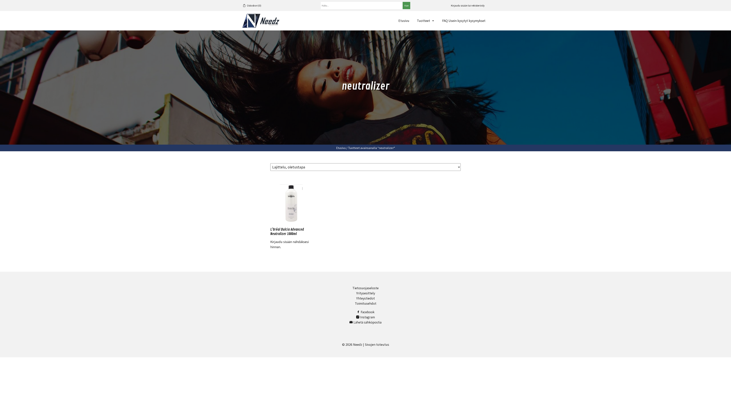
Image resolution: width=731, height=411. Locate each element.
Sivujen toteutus (377, 344)
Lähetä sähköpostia (367, 322)
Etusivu (403, 20)
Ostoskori (254, 5)
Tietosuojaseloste (365, 288)
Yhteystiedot (365, 298)
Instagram (367, 317)
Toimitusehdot (365, 303)
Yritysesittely (365, 293)
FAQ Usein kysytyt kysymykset (463, 20)
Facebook (367, 312)
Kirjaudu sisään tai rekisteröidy (467, 5)
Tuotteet (423, 20)
